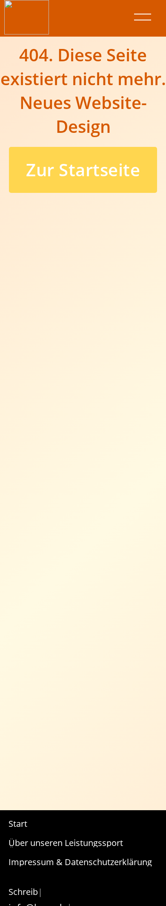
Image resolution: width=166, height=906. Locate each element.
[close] (142, 17)
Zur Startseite (83, 169)
